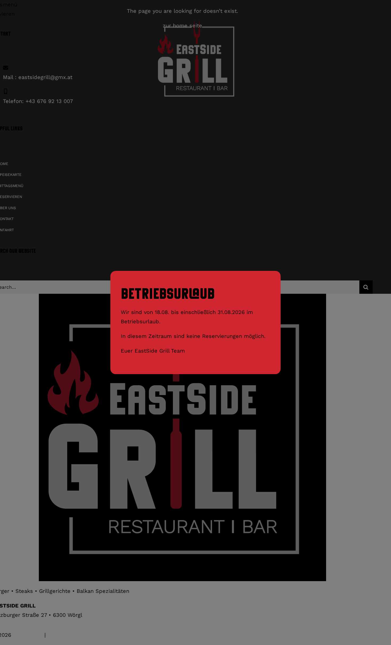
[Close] (273, 276)
